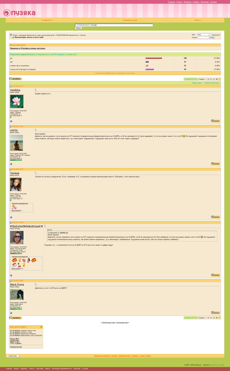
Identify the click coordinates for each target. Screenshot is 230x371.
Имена (47, 369)
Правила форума (16, 347)
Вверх (148, 356)
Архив (142, 356)
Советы (196, 2)
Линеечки (205, 2)
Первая (201, 79)
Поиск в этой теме (211, 83)
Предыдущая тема (108, 322)
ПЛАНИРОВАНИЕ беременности (67, 35)
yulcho (14, 130)
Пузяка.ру (135, 356)
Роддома (187, 2)
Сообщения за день (130, 20)
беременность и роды (217, 365)
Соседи (213, 2)
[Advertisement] (133, 12)
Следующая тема (122, 322)
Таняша (14, 173)
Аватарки (39, 369)
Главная (171, 2)
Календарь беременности (62, 369)
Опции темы (196, 83)
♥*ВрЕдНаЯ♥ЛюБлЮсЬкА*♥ (26, 226)
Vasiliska (15, 90)
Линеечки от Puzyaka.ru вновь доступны (27, 48)
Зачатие (83, 35)
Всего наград (16, 210)
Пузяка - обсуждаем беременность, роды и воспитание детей (33, 35)
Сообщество (46, 20)
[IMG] (12, 342)
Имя (193, 34)
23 (208, 79)
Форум (179, 2)
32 (214, 79)
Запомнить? (216, 35)
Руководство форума (102, 356)
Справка (114, 356)
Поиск (197, 20)
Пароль (194, 37)
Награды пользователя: (20, 203)
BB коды (13, 338)
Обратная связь (124, 356)
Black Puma (17, 284)
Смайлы (13, 340)
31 (211, 79)
